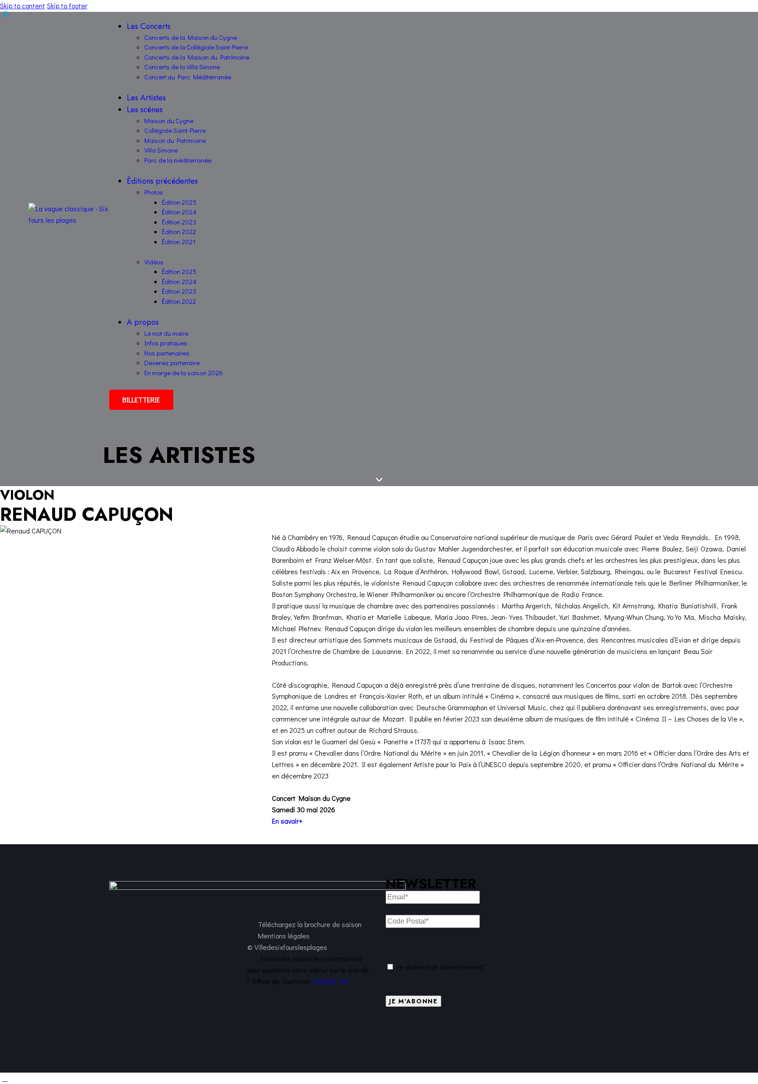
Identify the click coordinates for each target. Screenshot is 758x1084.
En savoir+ (287, 820)
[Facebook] (517, 1029)
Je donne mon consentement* (441, 966)
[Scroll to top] (5, 1078)
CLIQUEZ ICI (330, 981)
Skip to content (22, 5)
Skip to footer (67, 5)
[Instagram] (541, 1029)
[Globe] (493, 1029)
